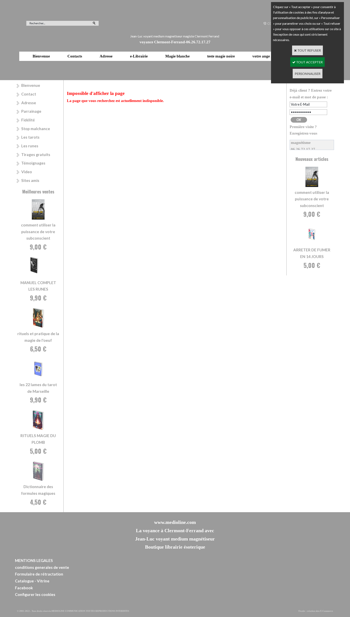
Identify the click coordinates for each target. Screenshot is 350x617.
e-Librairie (139, 56)
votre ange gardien (268, 56)
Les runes (29, 145)
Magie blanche (177, 56)
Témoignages (33, 163)
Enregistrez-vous (303, 133)
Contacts (74, 56)
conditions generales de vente (42, 567)
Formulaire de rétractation (39, 574)
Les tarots (30, 137)
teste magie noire (221, 56)
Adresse (106, 56)
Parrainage (31, 111)
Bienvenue (41, 56)
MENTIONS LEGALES (34, 560)
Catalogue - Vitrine (32, 581)
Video (26, 171)
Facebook (24, 587)
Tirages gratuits (35, 154)
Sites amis (30, 180)
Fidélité (28, 120)
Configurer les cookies (35, 594)
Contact (28, 94)
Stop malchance (35, 128)
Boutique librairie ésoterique (175, 547)
